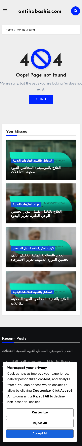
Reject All (40, 423)
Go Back (41, 99)
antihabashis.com (39, 11)
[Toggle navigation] (5, 10)
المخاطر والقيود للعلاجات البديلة (33, 160)
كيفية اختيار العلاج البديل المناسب (33, 248)
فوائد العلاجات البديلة (26, 204)
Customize (40, 412)
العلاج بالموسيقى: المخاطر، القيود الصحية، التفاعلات (37, 351)
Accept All (39, 433)
